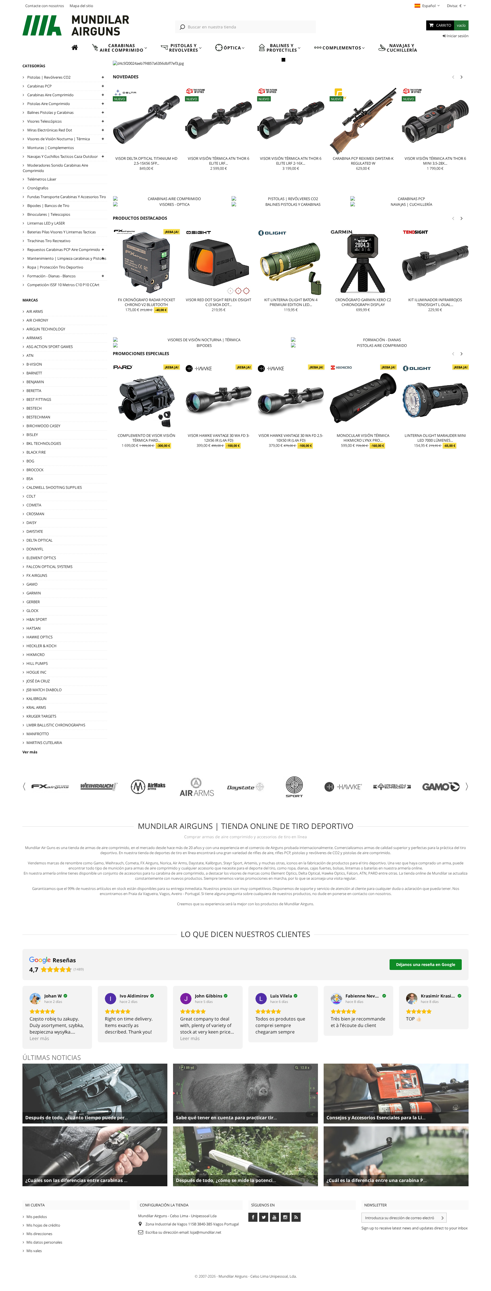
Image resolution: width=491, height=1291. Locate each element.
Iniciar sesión (457, 35)
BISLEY (32, 434)
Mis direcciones (39, 1233)
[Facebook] (252, 1217)
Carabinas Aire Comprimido (50, 94)
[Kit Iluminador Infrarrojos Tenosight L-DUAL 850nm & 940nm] (435, 262)
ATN (30, 355)
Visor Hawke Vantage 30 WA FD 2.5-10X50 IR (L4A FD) (291, 438)
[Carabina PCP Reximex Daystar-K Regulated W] (363, 121)
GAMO (32, 584)
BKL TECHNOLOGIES (43, 443)
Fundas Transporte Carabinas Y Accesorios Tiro (66, 196)
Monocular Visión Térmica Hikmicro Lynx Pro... (363, 438)
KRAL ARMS (36, 707)
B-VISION (34, 364)
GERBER (33, 601)
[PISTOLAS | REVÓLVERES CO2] (290, 199)
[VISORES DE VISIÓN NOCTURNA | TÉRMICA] (202, 340)
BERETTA (33, 390)
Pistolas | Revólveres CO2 (48, 77)
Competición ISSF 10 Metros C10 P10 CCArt (62, 284)
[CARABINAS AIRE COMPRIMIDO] (172, 199)
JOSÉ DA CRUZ (38, 681)
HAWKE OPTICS (39, 637)
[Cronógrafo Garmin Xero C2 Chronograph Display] (363, 262)
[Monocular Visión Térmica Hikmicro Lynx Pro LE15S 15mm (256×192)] (363, 397)
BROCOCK (34, 469)
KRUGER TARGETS (41, 716)
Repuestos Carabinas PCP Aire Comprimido (63, 249)
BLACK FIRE (36, 452)
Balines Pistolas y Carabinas (50, 112)
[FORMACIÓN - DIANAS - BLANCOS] (380, 340)
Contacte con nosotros (44, 5)
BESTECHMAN (38, 417)
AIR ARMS (34, 311)
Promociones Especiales (141, 353)
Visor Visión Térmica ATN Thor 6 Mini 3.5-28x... (435, 161)
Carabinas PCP (39, 86)
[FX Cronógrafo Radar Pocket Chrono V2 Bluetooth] (146, 262)
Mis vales (34, 1250)
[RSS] (296, 1217)
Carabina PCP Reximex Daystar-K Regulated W (363, 161)
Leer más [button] (39, 1038)
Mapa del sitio (81, 5)
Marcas (30, 300)
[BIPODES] (202, 345)
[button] (119, 48)
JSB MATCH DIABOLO (44, 689)
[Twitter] (263, 1217)
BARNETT (34, 373)
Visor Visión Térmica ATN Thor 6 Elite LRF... (218, 161)
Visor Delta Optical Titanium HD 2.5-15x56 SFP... (146, 161)
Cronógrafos (37, 187)
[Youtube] (274, 1217)
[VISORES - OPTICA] (172, 204)
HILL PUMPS (37, 663)
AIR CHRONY (37, 320)
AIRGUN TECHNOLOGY (45, 329)
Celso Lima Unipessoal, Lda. (273, 1276)
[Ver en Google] (35, 998)
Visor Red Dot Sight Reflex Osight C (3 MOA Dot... (218, 302)
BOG (30, 461)
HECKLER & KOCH (41, 645)
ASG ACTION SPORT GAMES (49, 346)
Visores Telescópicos (44, 121)
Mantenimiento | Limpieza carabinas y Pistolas (66, 258)
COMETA (33, 505)
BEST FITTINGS (38, 399)
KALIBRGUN (36, 698)
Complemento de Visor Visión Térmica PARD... (146, 438)
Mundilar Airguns (233, 1276)
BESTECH (34, 408)
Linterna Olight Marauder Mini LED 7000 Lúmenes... (435, 438)
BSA (29, 478)
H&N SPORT (36, 619)
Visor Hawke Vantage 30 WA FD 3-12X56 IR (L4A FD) (218, 438)
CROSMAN (35, 513)
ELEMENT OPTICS (41, 557)
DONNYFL (34, 549)
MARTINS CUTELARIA (44, 742)
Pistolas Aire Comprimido (48, 103)
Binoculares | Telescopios (48, 214)
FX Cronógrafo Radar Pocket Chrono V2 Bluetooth (146, 302)
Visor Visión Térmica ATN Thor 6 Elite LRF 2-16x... (290, 161)
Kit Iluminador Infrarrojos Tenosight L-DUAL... (435, 302)
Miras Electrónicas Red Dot (49, 130)
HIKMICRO (35, 654)
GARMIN (33, 593)
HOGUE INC (36, 672)
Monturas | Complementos (50, 147)
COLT (31, 496)
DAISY (31, 522)
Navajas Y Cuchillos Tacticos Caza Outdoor (62, 156)
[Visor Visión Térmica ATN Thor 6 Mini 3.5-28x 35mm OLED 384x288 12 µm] (435, 121)
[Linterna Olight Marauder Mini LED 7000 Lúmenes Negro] (435, 397)
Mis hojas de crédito (43, 1225)
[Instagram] (285, 1217)
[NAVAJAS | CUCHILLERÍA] (409, 204)
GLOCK (32, 610)
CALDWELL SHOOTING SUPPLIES (54, 487)
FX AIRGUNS (36, 575)
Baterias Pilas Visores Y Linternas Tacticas (61, 231)
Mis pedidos (36, 1216)
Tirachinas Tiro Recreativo (48, 240)
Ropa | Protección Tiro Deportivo (54, 267)
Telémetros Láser (41, 179)
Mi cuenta (35, 1205)
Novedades (125, 76)
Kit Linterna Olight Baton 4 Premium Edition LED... (290, 302)
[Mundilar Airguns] (76, 26)
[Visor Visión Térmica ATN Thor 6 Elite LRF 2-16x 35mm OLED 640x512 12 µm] (290, 121)
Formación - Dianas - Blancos (51, 275)
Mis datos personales (44, 1242)
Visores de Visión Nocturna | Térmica (58, 138)
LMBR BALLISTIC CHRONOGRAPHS (55, 725)
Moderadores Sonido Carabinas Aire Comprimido (55, 168)
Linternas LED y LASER (45, 223)
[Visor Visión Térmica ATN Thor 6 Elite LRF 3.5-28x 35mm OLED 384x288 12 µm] (218, 121)
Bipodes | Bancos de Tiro (47, 205)
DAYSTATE (34, 531)
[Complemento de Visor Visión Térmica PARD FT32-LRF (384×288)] (146, 397)
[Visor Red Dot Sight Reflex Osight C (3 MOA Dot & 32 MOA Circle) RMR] (218, 262)
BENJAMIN (35, 381)
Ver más (29, 752)
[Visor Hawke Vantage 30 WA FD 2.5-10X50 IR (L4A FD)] (290, 397)
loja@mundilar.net (205, 1232)
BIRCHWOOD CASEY (43, 425)
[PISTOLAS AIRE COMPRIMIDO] (380, 345)
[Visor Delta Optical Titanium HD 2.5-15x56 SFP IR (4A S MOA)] (146, 121)
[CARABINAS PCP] (409, 199)
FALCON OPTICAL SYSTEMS (49, 566)
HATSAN (33, 628)
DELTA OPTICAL (39, 540)
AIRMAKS (34, 337)
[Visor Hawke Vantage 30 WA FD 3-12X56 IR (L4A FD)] (218, 397)
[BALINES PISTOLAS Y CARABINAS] (290, 204)
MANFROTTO (37, 733)
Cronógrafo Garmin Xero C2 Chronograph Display (363, 302)
